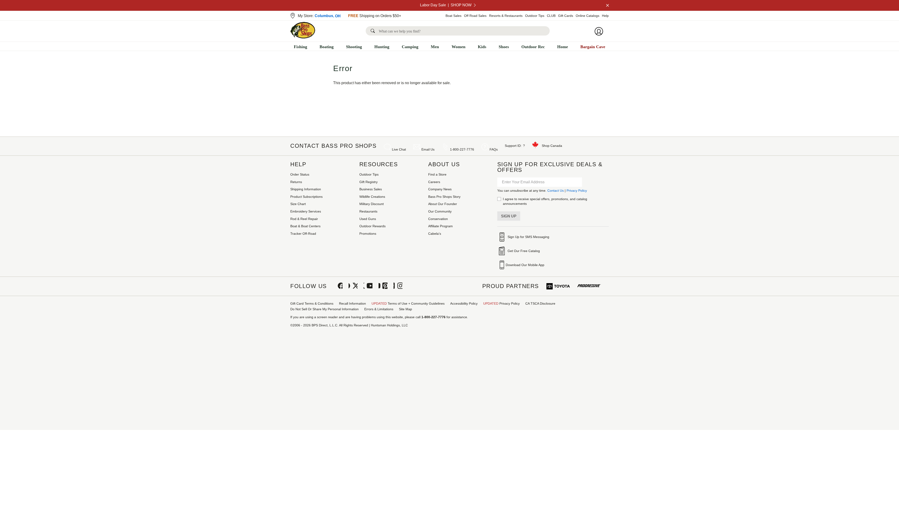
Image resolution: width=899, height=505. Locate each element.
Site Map (405, 309)
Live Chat (399, 149)
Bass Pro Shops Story (444, 196)
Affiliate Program (440, 226)
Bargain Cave (592, 46)
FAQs (494, 149)
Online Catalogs (587, 16)
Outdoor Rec (533, 46)
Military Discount (371, 204)
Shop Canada (552, 146)
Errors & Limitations (378, 309)
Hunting (381, 46)
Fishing (300, 46)
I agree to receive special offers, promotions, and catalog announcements (545, 201)
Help (605, 16)
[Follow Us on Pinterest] (383, 286)
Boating (327, 46)
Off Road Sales (475, 16)
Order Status (299, 174)
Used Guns (367, 219)
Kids (482, 46)
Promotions (367, 233)
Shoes (504, 46)
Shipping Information (305, 189)
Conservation (438, 219)
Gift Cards (565, 16)
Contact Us (555, 190)
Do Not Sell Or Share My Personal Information (324, 309)
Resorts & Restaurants (506, 16)
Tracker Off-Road (303, 233)
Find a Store (437, 174)
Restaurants (368, 211)
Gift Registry (368, 182)
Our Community (440, 211)
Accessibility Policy (464, 303)
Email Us (428, 149)
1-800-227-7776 (462, 149)
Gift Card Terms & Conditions (311, 303)
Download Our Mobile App (525, 265)
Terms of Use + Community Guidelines (408, 303)
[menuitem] (300, 47)
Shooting (354, 46)
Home (562, 46)
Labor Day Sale (446, 5)
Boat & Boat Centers (305, 226)
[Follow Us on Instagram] (398, 286)
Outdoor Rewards (372, 226)
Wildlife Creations (372, 196)
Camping (410, 46)
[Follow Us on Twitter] (353, 286)
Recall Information (352, 303)
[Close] (607, 5)
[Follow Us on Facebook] (338, 286)
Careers (434, 182)
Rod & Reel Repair (304, 219)
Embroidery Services (305, 211)
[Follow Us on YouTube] (368, 286)
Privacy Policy (577, 190)
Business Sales (370, 189)
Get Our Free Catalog (524, 251)
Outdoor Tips (534, 16)
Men (435, 46)
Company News (440, 189)
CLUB (551, 16)
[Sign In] (600, 31)
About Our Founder (442, 204)
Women (458, 46)
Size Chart (298, 204)
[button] (373, 31)
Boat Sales (453, 16)
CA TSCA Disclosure (540, 303)
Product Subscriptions (306, 196)
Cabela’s (434, 233)
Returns (296, 182)
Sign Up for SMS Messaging (528, 237)
